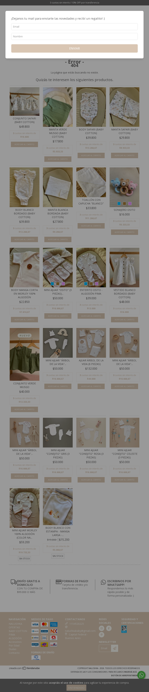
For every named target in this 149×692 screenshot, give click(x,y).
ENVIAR (74, 48)
